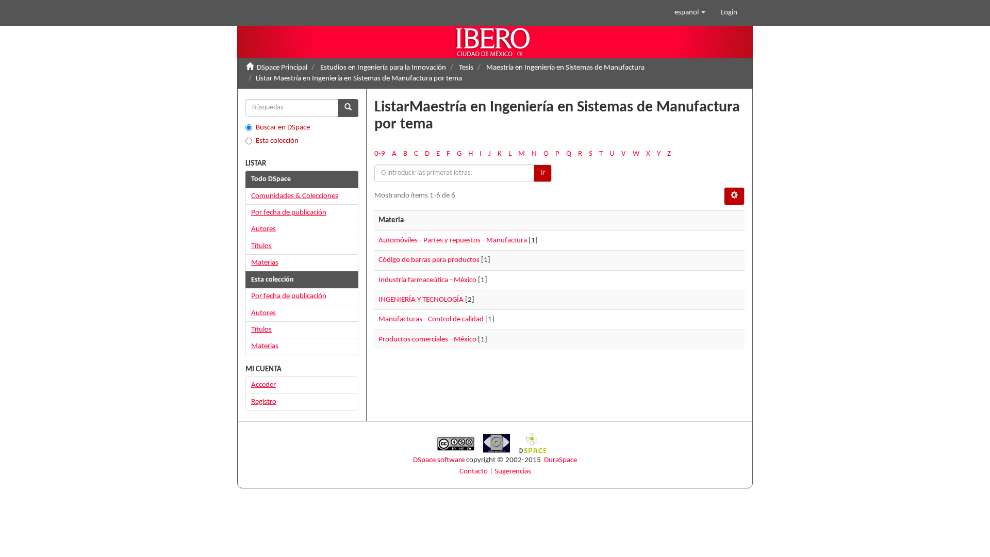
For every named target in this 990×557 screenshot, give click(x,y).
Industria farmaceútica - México (427, 280)
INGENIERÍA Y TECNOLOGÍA (421, 300)
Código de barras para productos (429, 260)
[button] (690, 13)
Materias (264, 263)
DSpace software (439, 460)
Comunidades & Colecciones (294, 196)
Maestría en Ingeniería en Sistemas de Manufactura (565, 68)
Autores (263, 229)
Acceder (263, 385)
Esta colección (277, 141)
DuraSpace (560, 460)
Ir (542, 173)
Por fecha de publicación (288, 213)
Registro (263, 402)
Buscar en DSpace (283, 128)
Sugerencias (512, 472)
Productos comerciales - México (427, 339)
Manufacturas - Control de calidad (431, 319)
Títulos (261, 246)
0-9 (379, 154)
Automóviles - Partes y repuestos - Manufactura (452, 240)
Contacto (473, 472)
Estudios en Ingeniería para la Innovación (383, 68)
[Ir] (348, 108)
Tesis (466, 68)
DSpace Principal (282, 68)
